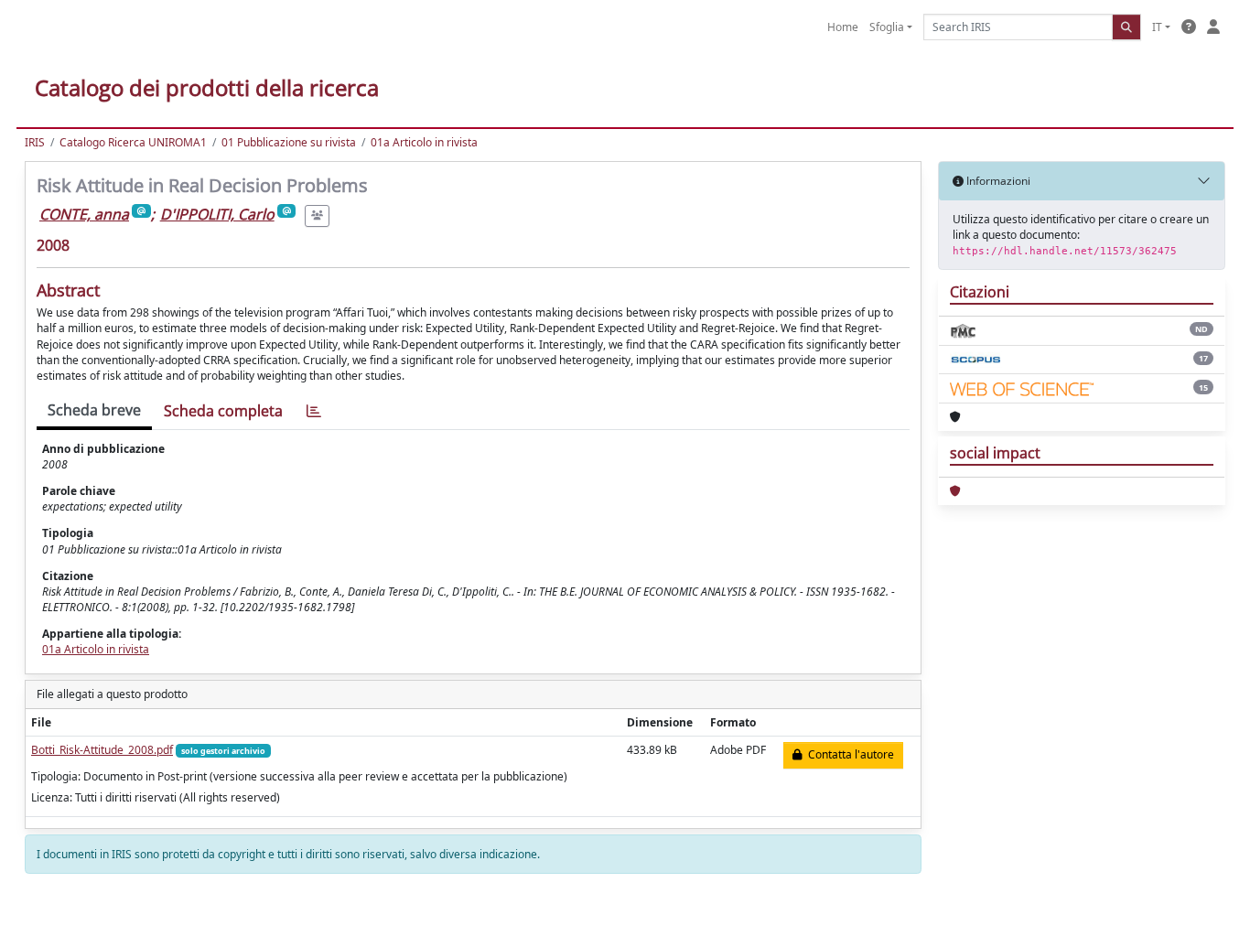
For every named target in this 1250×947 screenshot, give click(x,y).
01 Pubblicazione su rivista (288, 142)
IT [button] (1157, 27)
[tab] (314, 411)
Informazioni (997, 180)
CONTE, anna (84, 214)
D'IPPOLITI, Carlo (217, 214)
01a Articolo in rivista (424, 142)
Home (842, 27)
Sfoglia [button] (886, 27)
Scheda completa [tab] (223, 411)
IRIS (35, 142)
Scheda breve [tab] (94, 410)
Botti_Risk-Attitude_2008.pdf (102, 750)
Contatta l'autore (848, 754)
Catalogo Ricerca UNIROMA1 (133, 142)
